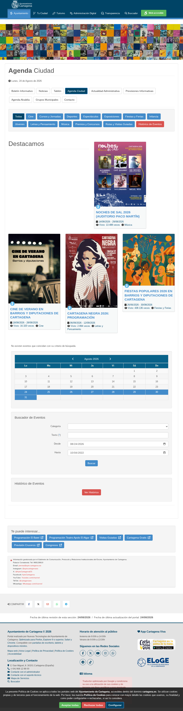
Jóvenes (19, 124)
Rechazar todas (93, 705)
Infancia (153, 116)
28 (113, 392)
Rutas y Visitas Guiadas (119, 124)
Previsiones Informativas (139, 91)
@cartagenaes (25, 581)
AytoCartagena (28, 575)
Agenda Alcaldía (20, 99)
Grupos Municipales (47, 99)
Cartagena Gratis (137, 537)
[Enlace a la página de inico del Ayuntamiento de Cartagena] (22, 4)
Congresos (52, 545)
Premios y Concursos (87, 124)
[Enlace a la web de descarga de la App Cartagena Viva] (156, 642)
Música (65, 124)
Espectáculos (90, 116)
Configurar (115, 705)
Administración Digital (84, 13)
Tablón (57, 91)
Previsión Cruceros (25, 545)
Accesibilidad (14, 654)
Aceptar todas (70, 705)
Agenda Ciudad (76, 91)
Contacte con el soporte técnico (26, 675)
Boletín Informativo (22, 91)
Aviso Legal (25, 651)
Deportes (72, 116)
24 (25, 392)
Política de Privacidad (42, 651)
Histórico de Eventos (150, 124)
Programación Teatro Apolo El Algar (70, 537)
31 (25, 397)
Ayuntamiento (20, 13)
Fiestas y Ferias (134, 116)
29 (134, 392)
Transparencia (112, 13)
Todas (18, 116)
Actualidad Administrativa (105, 91)
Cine (30, 116)
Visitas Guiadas (108, 537)
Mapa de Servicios (19, 678)
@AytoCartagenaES (23, 572)
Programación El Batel (27, 537)
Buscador (132, 13)
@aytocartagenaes (30, 569)
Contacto (69, 99)
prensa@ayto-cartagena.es (30, 566)
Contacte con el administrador (25, 672)
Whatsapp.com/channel (32, 584)
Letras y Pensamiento (43, 124)
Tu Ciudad (42, 13)
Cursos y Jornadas (50, 116)
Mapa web (13, 651)
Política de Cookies (64, 651)
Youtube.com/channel (31, 578)
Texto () (56, 435)
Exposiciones (111, 116)
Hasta (58, 452)
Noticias (43, 91)
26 (71, 392)
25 (48, 392)
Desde (57, 443)
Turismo (60, 13)
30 (156, 392)
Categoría (56, 426)
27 (92, 392)
